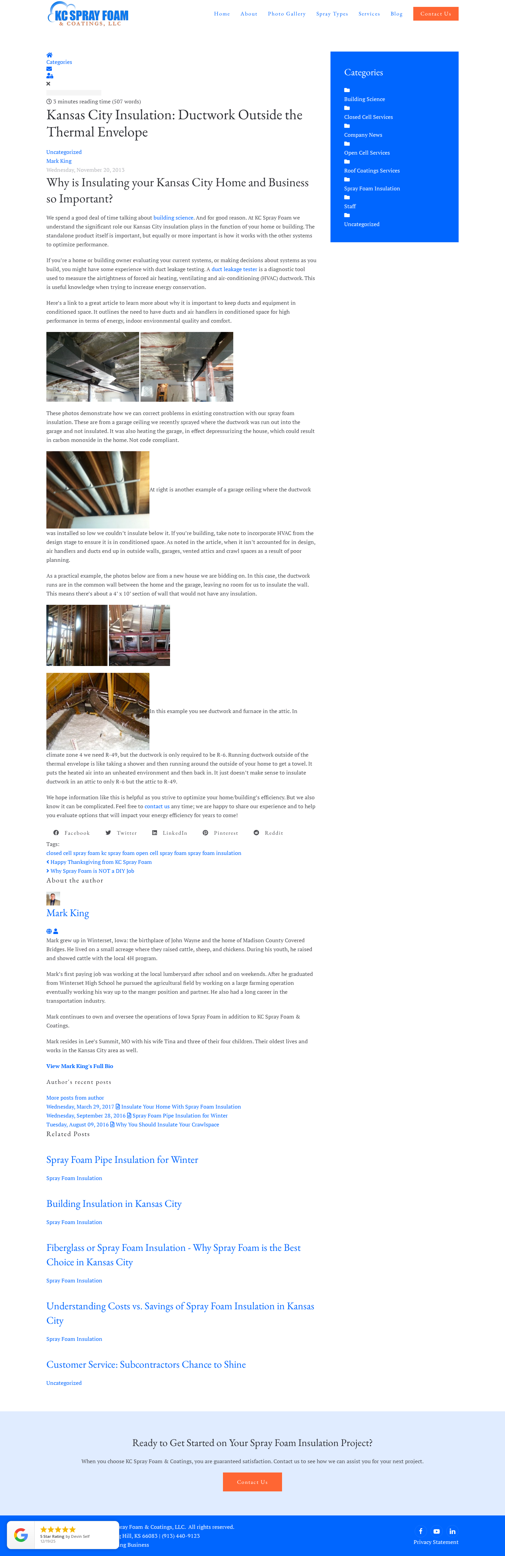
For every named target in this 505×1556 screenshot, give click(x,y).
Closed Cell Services (368, 117)
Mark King (58, 161)
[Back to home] (88, 13)
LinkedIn (173, 832)
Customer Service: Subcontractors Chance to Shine (146, 1364)
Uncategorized (64, 152)
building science (173, 217)
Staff (350, 206)
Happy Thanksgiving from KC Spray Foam (100, 862)
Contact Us (435, 13)
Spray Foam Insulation (74, 1178)
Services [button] (369, 13)
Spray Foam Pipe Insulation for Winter (122, 1159)
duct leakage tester (234, 269)
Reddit (271, 832)
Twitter (124, 832)
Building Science (364, 99)
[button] (181, 68)
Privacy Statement (436, 1542)
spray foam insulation (215, 853)
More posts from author (75, 1097)
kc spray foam (118, 853)
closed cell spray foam (73, 853)
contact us (157, 806)
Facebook (74, 832)
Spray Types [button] (332, 13)
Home (222, 13)
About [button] (249, 13)
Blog (397, 13)
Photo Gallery (287, 13)
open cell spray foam (161, 853)
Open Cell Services (367, 152)
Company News (363, 134)
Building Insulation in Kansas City (114, 1203)
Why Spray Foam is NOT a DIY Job (91, 871)
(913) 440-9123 (181, 1536)
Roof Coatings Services (372, 170)
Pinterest (223, 832)
